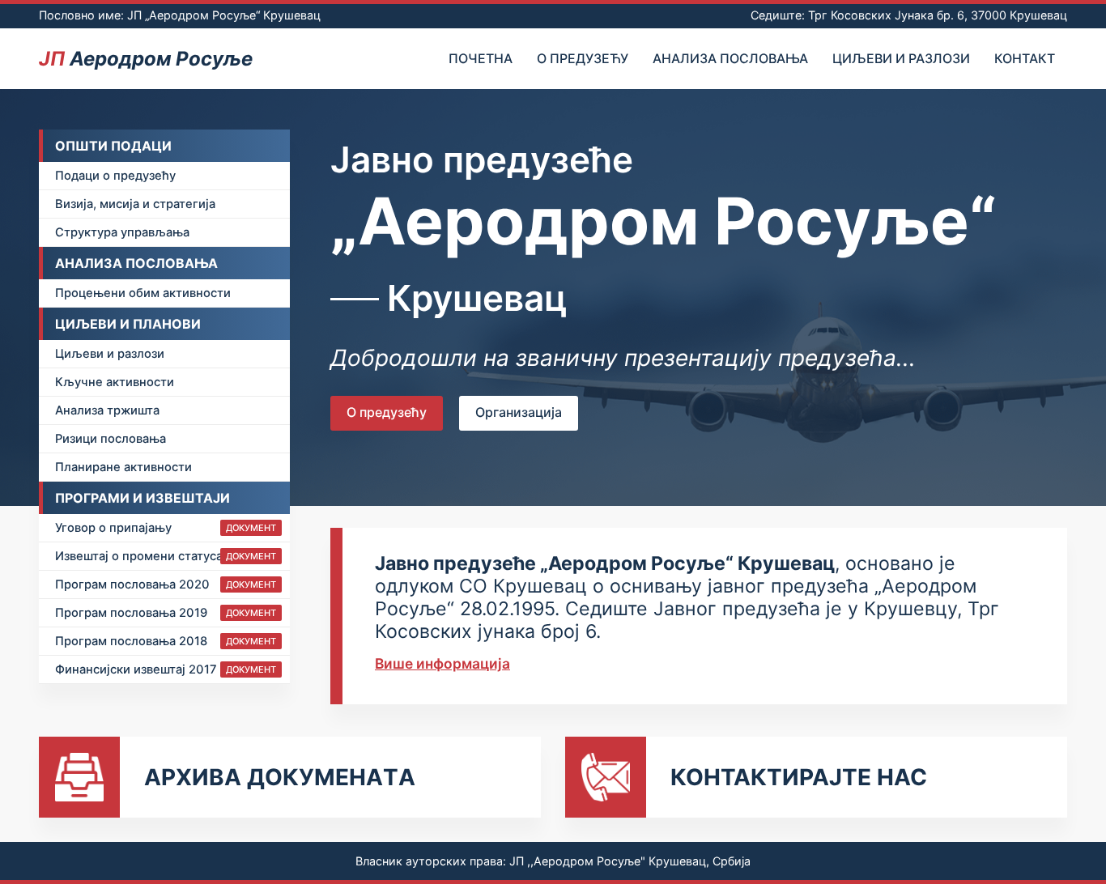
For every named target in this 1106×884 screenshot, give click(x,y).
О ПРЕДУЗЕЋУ (582, 58)
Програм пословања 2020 (165, 584)
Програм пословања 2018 (165, 641)
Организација (518, 412)
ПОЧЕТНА (481, 58)
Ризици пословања (110, 438)
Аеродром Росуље (146, 58)
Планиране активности (123, 467)
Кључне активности (114, 382)
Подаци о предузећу (115, 175)
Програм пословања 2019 (165, 613)
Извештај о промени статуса (165, 556)
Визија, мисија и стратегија (135, 204)
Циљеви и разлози (901, 58)
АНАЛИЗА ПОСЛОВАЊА (730, 58)
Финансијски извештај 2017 (165, 669)
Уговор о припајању (165, 528)
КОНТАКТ (1024, 58)
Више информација (442, 663)
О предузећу (387, 412)
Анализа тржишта (107, 410)
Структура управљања (122, 232)
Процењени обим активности (143, 293)
